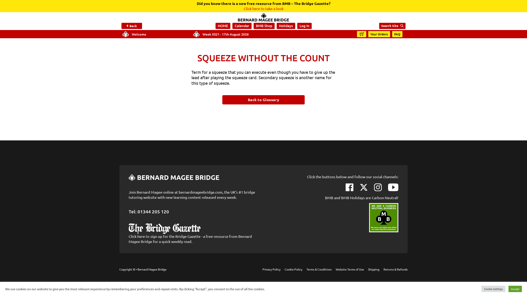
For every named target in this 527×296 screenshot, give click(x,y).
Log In (304, 25)
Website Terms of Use (350, 269)
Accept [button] (515, 289)
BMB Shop (264, 25)
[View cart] (362, 34)
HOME (223, 25)
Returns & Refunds (396, 269)
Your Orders (379, 34)
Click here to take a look (263, 8)
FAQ (397, 34)
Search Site (389, 26)
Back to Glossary (263, 99)
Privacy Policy (271, 269)
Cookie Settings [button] (493, 289)
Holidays (286, 25)
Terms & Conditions (319, 269)
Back (133, 26)
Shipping (373, 269)
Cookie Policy (293, 269)
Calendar (242, 25)
